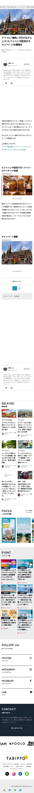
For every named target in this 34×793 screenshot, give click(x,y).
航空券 (17, 296)
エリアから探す (7, 420)
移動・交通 (22, 481)
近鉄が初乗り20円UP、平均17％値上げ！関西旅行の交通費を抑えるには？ (25, 487)
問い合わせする (17, 728)
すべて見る (29, 510)
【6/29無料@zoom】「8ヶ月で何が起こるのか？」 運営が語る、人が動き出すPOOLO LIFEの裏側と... (25, 625)
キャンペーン (8, 296)
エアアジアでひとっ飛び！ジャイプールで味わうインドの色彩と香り (9, 426)
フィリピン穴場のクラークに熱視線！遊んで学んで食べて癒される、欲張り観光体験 (9, 457)
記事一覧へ (27, 64)
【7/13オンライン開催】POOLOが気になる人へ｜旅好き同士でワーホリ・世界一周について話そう (8, 599)
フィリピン (5, 451)
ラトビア (21, 420)
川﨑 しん (11, 63)
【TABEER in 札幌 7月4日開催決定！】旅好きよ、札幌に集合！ (8, 622)
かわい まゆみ (26, 466)
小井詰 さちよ (26, 435)
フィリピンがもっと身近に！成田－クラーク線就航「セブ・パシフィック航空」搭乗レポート (25, 457)
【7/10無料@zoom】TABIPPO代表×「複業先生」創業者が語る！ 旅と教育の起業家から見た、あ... (25, 574)
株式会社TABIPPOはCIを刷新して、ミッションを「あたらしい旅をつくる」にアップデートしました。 (9, 490)
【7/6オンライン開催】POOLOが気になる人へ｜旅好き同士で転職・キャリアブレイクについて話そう (25, 599)
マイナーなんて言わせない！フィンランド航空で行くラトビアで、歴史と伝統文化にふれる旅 (25, 427)
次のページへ (17, 281)
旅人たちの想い (7, 481)
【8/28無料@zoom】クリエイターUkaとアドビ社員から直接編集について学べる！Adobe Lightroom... (8, 574)
